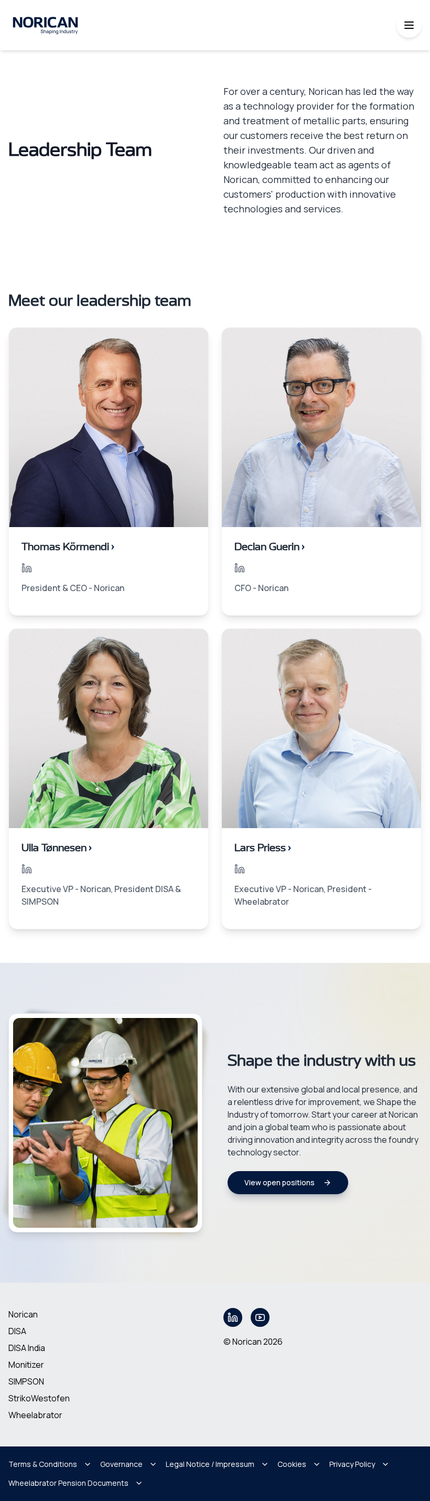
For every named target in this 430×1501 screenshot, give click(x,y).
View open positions (279, 1182)
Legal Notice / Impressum (210, 1464)
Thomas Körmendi (68, 547)
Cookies (291, 1464)
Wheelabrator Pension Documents (68, 1483)
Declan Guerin (269, 547)
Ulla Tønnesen (57, 848)
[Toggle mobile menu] (409, 25)
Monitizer (26, 1364)
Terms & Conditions (42, 1464)
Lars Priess (262, 848)
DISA (17, 1331)
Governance (121, 1464)
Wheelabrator (35, 1415)
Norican (23, 1314)
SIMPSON (26, 1381)
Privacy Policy (352, 1464)
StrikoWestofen (39, 1398)
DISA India (26, 1348)
